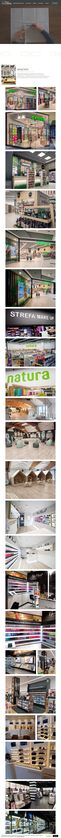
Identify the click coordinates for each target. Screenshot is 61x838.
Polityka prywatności (20, 836)
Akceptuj (55, 836)
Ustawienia (49, 836)
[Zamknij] (59, 836)
